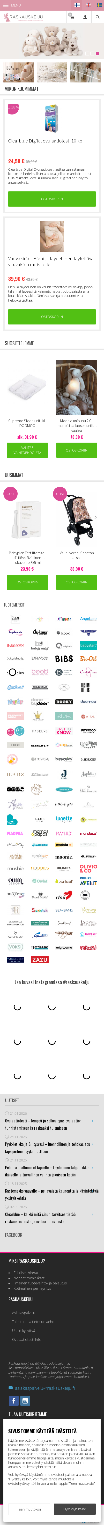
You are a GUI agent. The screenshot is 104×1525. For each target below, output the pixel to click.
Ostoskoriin (52, 199)
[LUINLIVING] (40, 820)
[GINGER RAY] (88, 748)
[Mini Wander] (15, 859)
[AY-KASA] (40, 634)
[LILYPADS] (15, 808)
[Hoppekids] (64, 760)
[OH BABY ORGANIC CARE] (64, 871)
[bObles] (15, 674)
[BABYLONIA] (64, 648)
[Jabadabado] (40, 775)
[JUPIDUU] (88, 777)
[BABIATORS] (88, 634)
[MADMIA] (15, 834)
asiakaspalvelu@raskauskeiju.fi (45, 1388)
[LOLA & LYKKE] (88, 806)
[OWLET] (40, 882)
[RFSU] (64, 899)
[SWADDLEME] (15, 937)
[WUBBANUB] (88, 948)
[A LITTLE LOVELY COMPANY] (40, 620)
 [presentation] (95, 385)
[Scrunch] (40, 912)
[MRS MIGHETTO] (88, 858)
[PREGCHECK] (15, 896)
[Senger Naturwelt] (88, 912)
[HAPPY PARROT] (12, 763)
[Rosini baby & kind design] (15, 914)
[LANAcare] (36, 793)
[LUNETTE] (64, 822)
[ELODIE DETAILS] (37, 720)
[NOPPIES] (40, 869)
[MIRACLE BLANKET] (40, 858)
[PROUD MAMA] (40, 898)
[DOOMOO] (88, 703)
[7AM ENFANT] (15, 622)
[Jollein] (64, 778)
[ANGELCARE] (88, 622)
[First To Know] (64, 733)
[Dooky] (64, 703)
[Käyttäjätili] (85, 17)
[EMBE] (88, 718)
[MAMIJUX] (64, 834)
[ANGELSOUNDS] (15, 634)
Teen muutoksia (29, 1509)
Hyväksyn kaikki (74, 1509)
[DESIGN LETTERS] (85, 691)
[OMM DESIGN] (15, 884)
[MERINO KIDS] (88, 845)
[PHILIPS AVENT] (88, 884)
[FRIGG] (15, 746)
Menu (16, 5)
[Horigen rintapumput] (88, 761)
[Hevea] (40, 759)
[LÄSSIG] (88, 823)
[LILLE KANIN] (88, 792)
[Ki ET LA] (15, 791)
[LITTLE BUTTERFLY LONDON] (40, 808)
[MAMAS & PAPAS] (40, 836)
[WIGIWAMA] (64, 948)
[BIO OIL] (88, 660)
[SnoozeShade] (40, 924)
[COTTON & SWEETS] (64, 689)
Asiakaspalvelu (23, 1312)
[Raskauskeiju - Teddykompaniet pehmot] (52, 41)
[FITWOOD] (88, 732)
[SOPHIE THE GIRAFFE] (88, 924)
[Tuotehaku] (97, 17)
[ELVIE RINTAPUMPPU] (64, 718)
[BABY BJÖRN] (15, 646)
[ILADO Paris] (15, 775)
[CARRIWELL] (15, 689)
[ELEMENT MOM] (15, 719)
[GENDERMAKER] (64, 745)
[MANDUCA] (88, 834)
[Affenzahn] (64, 621)
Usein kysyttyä (23, 1330)
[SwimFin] (40, 937)
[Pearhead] (64, 882)
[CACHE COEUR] (88, 676)
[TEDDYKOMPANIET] (64, 937)
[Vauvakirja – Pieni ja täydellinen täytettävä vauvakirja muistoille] (52, 236)
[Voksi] (15, 950)
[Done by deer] (40, 704)
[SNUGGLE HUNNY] (64, 924)
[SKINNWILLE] (15, 925)
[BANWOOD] (40, 661)
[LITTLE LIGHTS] (64, 805)
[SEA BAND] (64, 910)
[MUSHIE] (15, 870)
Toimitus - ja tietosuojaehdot (35, 1321)
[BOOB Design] (40, 674)
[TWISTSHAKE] (88, 935)
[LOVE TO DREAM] (12, 824)
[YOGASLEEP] (15, 961)
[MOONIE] (64, 857)
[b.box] (64, 635)
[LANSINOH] (64, 791)
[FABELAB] (40, 731)
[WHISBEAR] (40, 948)
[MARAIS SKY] (15, 846)
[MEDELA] (64, 846)
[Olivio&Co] (88, 871)
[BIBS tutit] (64, 660)
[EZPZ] (15, 734)
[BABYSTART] (88, 648)
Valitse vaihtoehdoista (27, 450)
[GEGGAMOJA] (40, 745)
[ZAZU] (40, 962)
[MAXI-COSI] (40, 846)
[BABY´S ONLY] (40, 649)
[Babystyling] (15, 659)
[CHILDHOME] (40, 688)
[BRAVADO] (64, 674)
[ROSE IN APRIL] (85, 899)
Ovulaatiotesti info (26, 1339)
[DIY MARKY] (15, 705)
